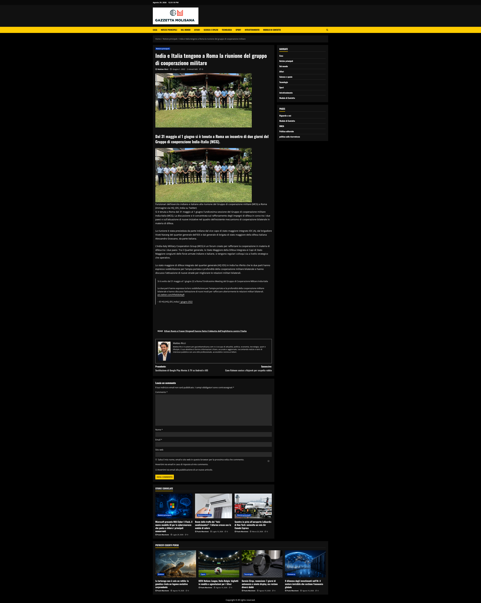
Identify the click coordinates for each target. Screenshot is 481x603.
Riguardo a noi (285, 115)
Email (158, 439)
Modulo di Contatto (272, 29)
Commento (161, 392)
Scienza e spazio (211, 29)
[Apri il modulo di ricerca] (327, 29)
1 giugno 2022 (186, 301)
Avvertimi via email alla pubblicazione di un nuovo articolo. (185, 469)
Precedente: (181, 368)
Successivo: (248, 368)
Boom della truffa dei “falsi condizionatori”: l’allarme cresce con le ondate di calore (213, 525)
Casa (155, 29)
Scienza (161, 574)
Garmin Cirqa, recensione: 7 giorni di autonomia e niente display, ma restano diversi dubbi (260, 584)
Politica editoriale (286, 131)
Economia (291, 574)
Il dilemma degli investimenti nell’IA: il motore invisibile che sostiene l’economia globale (304, 584)
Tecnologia (227, 29)
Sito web (159, 449)
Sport (238, 29)
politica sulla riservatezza (289, 136)
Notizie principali (169, 29)
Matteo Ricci (163, 69)
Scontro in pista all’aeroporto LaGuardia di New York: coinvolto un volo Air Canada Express (253, 525)
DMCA (281, 126)
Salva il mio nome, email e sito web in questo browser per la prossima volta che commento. (201, 459)
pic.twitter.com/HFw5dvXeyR (171, 294)
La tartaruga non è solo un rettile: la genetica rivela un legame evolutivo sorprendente (172, 584)
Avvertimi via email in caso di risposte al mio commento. (181, 464)
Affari (197, 29)
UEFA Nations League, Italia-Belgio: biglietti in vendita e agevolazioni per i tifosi (218, 582)
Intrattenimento (252, 29)
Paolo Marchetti (163, 535)
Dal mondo (185, 29)
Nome (159, 429)
